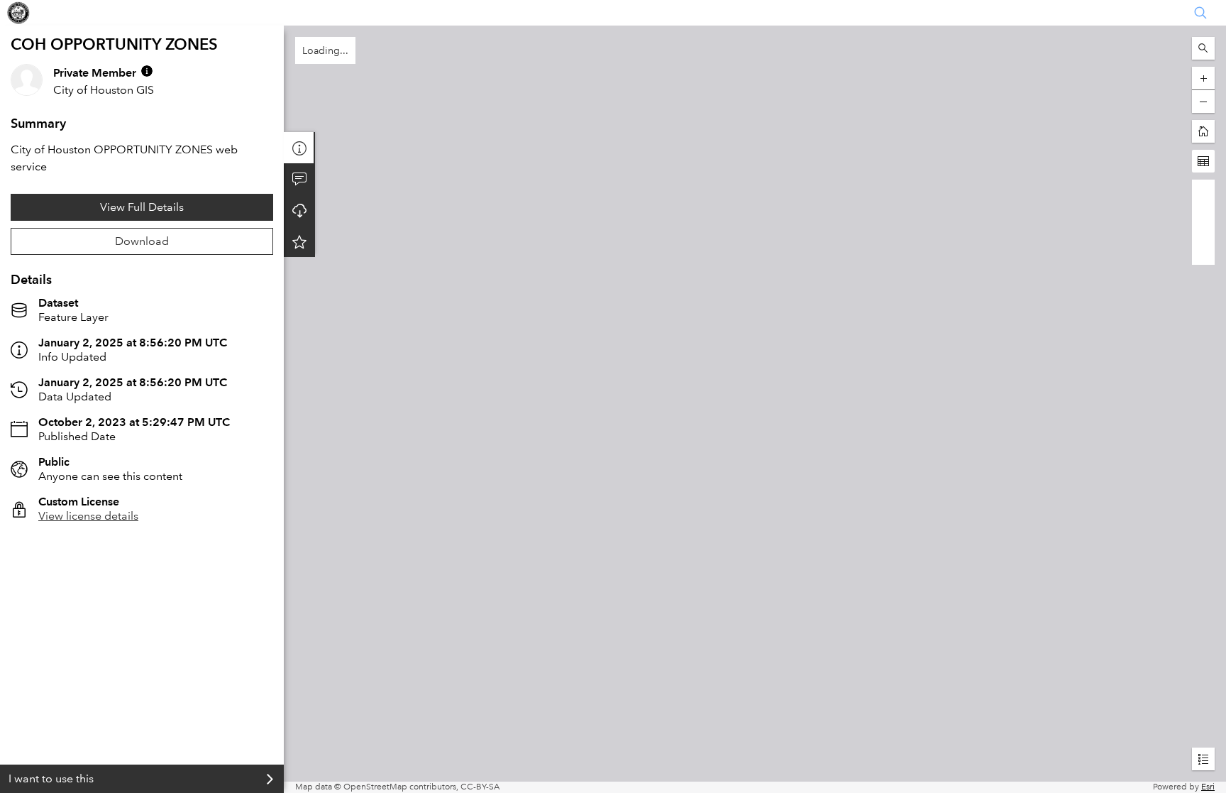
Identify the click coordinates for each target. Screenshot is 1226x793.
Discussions (299, 179)
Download (142, 241)
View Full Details (142, 207)
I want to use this (51, 778)
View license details (88, 516)
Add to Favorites (299, 241)
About (299, 147)
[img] (147, 71)
